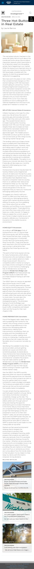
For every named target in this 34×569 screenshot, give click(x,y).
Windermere (26, 564)
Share (31, 20)
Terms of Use (13, 565)
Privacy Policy (21, 565)
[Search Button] (30, 13)
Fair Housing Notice (22, 566)
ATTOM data (16, 230)
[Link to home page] (8, 2)
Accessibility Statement (12, 566)
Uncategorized (6, 17)
